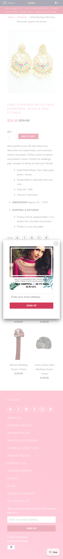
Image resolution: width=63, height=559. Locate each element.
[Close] (56, 243)
